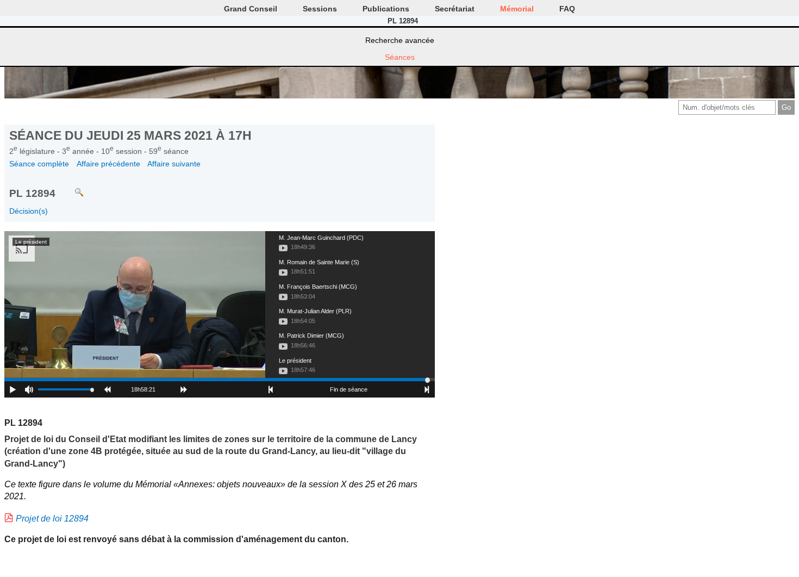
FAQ (567, 8)
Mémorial (517, 8)
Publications (386, 8)
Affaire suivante (174, 163)
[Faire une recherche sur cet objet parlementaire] (71, 187)
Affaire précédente (108, 163)
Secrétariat (455, 8)
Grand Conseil (250, 8)
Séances (400, 57)
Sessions (320, 8)
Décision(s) (28, 211)
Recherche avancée (399, 40)
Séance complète (39, 163)
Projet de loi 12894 (52, 518)
